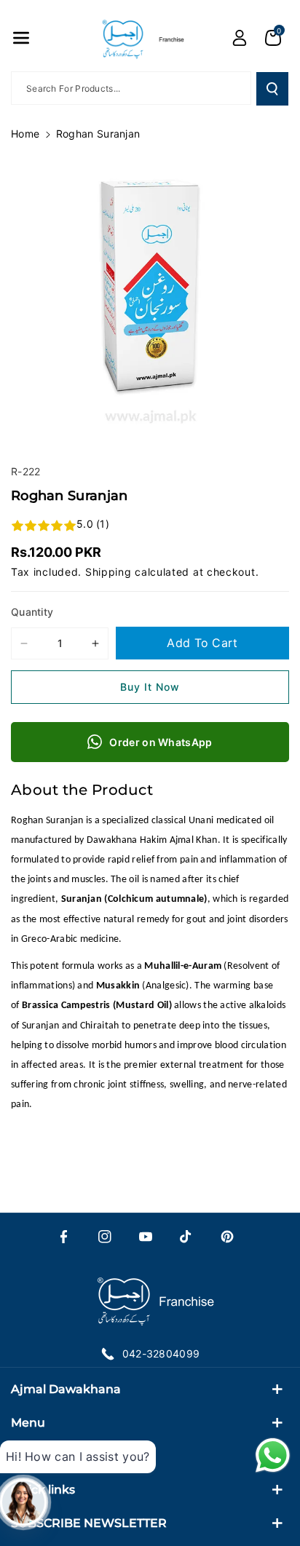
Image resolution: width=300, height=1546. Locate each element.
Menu (28, 1423)
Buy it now (150, 687)
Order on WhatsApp (160, 742)
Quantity (32, 612)
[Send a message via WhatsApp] (273, 1455)
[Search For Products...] (272, 89)
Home (25, 133)
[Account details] (240, 38)
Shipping (108, 572)
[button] (21, 38)
